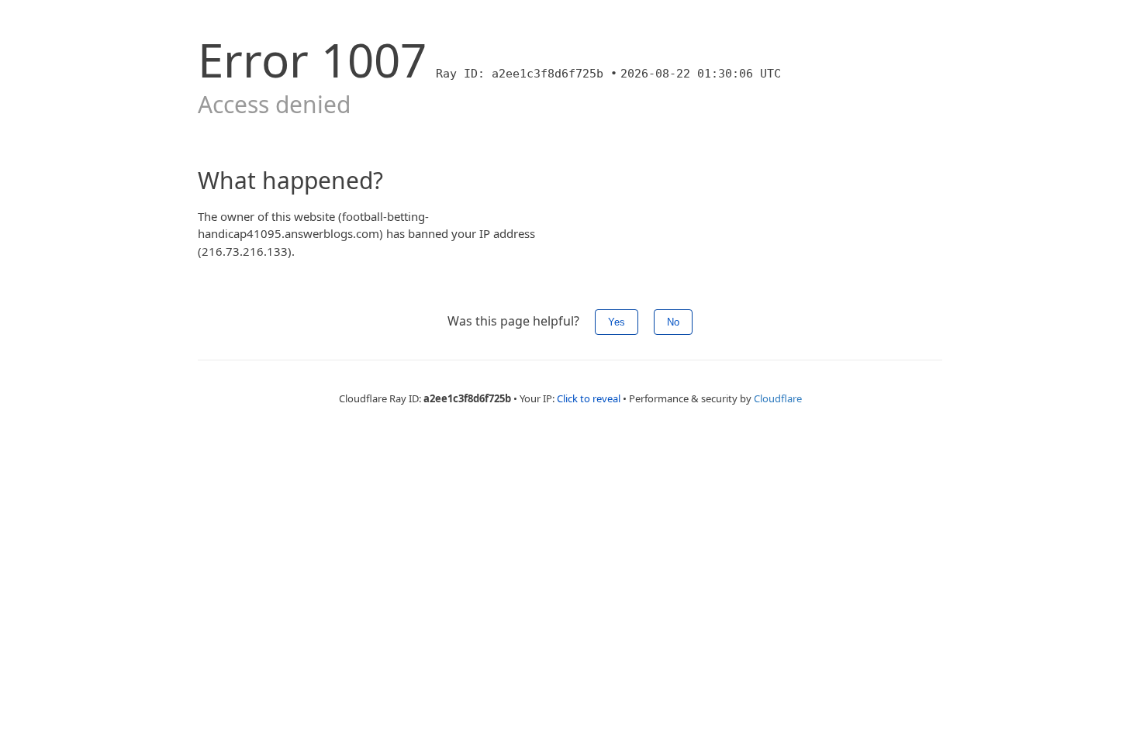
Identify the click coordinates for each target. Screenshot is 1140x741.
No (673, 322)
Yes (616, 322)
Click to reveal (588, 398)
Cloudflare (778, 398)
